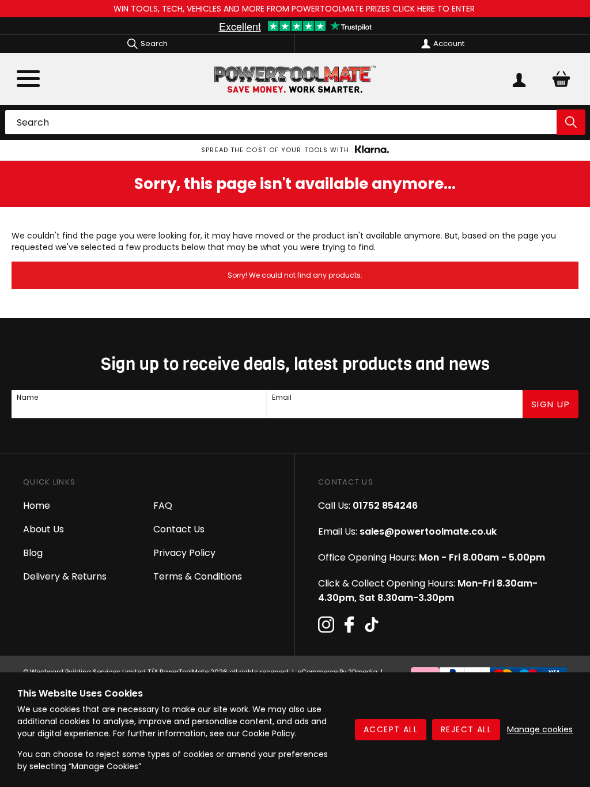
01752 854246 (385, 505)
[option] (295, 150)
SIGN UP (550, 404)
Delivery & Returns (65, 576)
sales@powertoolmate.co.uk (428, 531)
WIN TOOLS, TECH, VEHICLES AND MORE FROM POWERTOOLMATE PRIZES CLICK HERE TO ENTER (295, 8)
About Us (43, 529)
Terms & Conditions (197, 576)
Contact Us (179, 529)
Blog (33, 552)
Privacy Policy (184, 552)
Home (36, 505)
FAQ (162, 505)
